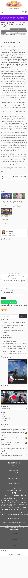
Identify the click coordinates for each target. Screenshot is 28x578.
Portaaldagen (7, 511)
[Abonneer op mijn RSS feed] (1, 12)
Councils (26, 504)
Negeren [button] (25, 19)
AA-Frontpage (12, 29)
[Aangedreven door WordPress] (22, 552)
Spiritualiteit (3, 32)
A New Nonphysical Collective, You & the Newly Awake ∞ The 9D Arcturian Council (14, 281)
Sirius (10, 512)
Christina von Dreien (9, 504)
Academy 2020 (17, 497)
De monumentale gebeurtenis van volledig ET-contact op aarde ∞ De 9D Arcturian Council (18, 202)
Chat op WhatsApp (10, 302)
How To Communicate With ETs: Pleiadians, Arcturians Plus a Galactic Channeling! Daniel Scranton (6, 218)
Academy (17, 29)
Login (4, 416)
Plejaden (2, 511)
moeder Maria (7, 509)
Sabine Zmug (22, 511)
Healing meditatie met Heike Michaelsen (14, 532)
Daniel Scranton (12, 34)
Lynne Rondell (21, 507)
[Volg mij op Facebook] (3, 12)
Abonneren (23, 316)
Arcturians (20, 32)
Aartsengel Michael (9, 497)
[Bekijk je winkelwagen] (26, 12)
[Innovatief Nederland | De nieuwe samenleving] (14, 4)
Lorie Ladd (16, 507)
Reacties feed (5, 420)
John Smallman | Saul (10, 507)
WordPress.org (6, 422)
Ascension (24, 32)
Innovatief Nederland (11, 553)
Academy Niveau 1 (23, 29)
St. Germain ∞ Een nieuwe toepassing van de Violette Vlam (14, 527)
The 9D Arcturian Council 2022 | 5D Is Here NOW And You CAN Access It (6, 201)
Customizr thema (17, 554)
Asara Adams (14, 498)
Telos (18, 512)
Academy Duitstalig (24, 497)
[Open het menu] (23, 12)
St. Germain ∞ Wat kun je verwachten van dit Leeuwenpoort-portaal (14, 520)
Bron (2, 171)
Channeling (6, 34)
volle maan (23, 514)
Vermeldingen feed (6, 418)
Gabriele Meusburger (18, 506)
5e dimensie (4, 495)
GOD (23, 506)
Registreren (5, 414)
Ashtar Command (20, 500)
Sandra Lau (6, 512)
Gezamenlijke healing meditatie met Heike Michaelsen (14, 538)
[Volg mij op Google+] (4, 12)
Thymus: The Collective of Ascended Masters (10, 514)
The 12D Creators (23, 512)
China (22, 502)
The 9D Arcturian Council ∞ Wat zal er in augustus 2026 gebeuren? (14, 522)
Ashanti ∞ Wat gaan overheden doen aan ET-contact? (14, 525)
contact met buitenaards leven (18, 504)
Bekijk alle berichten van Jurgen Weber (9, 235)
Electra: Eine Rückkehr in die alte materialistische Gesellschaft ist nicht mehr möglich (14, 277)
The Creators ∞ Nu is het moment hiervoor (13, 329)
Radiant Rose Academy (14, 511)
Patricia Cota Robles (21, 509)
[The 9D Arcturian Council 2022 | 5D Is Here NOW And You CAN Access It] (6, 196)
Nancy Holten (13, 509)
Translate (12, 290)
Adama (2, 498)
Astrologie (25, 500)
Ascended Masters (22, 499)
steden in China (14, 512)
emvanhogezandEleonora (9, 340)
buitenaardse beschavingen (7, 502)
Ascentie (2, 34)
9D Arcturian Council (14, 32)
